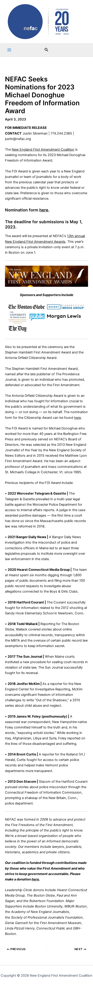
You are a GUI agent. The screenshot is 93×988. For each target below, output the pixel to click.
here (43, 209)
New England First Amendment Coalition (43, 149)
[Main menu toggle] (9, 50)
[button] (46, 50)
